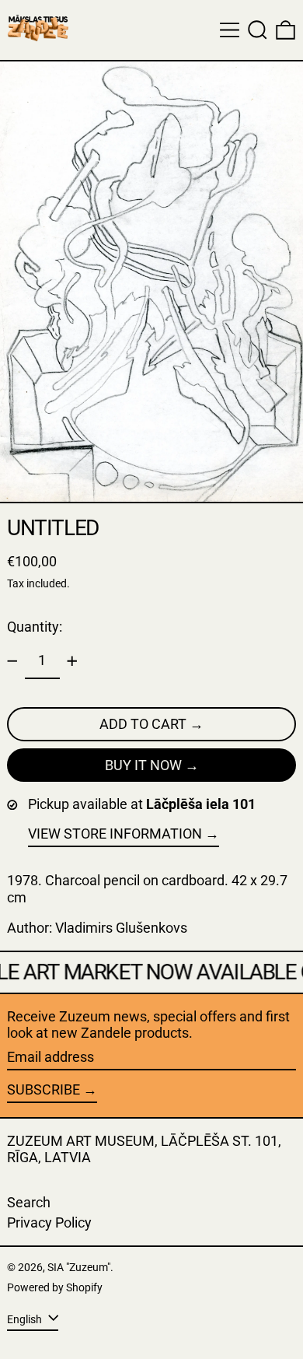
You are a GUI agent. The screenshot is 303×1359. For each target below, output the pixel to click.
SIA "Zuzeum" (78, 1267)
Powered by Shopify (55, 1287)
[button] (257, 29)
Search (28, 1202)
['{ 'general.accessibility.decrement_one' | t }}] (12, 661)
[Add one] (72, 661)
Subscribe (43, 1089)
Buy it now (143, 765)
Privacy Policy (49, 1222)
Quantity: (34, 626)
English (25, 1319)
